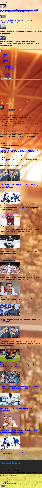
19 (0, 191)
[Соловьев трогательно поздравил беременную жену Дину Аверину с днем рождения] (10, 426)
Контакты (5, 482)
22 (0, 325)
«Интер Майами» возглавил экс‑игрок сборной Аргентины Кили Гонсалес (17, 21)
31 (0, 234)
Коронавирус (8, 66)
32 (0, 256)
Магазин (5, 54)
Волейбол (5, 60)
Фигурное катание (9, 67)
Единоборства (6, 58)
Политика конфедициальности (9, 483)
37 (0, 213)
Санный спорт (8, 71)
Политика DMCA (6, 478)
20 (0, 370)
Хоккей (4, 56)
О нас (4, 477)
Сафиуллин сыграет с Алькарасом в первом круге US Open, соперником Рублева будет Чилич (19, 10)
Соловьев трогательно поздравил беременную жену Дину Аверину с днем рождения (19, 431)
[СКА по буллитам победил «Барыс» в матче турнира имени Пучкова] (10, 204)
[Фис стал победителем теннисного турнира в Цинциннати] (10, 404)
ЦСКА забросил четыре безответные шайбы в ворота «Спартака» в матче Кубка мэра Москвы (19, 230)
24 (0, 392)
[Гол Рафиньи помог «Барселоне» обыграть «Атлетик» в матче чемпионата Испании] (10, 361)
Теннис (4, 61)
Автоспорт (5, 62)
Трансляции (7, 74)
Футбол (4, 55)
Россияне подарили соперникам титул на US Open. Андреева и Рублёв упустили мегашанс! (18, 387)
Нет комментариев (14, 109)
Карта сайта (5, 481)
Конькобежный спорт (9, 68)
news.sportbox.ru (10, 147)
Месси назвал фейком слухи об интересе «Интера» (15, 155)
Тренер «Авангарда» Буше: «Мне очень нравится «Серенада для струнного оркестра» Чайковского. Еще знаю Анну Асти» (19, 43)
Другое (4, 63)
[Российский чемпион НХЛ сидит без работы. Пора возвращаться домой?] (10, 247)
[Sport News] (10, 1)
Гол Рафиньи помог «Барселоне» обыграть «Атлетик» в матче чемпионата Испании (20, 365)
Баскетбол (5, 57)
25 (0, 413)
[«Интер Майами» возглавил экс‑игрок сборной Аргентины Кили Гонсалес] (3, 18)
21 (0, 303)
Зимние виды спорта (9, 65)
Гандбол (6, 72)
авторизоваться (23, 165)
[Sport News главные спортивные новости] (11, 465)
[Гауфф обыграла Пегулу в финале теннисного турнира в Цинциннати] (3, 28)
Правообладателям (7, 480)
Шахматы (7, 73)
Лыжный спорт (8, 69)
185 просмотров (3, 109)
